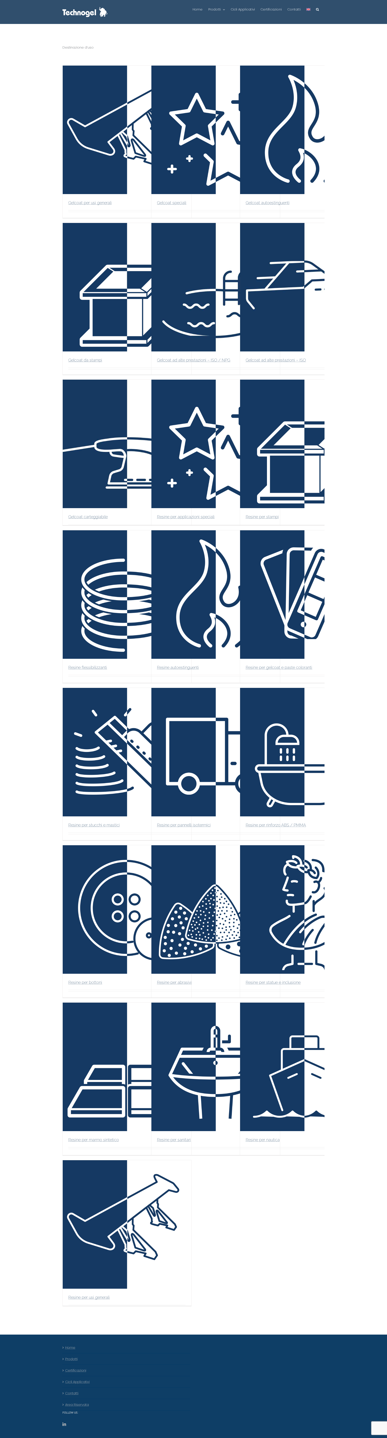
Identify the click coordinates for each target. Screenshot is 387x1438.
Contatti (71, 1393)
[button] (317, 9)
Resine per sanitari (174, 1139)
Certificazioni (75, 1370)
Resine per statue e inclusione (273, 982)
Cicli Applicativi (77, 1381)
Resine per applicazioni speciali (186, 516)
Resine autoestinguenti (178, 667)
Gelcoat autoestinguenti (268, 202)
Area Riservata (77, 1404)
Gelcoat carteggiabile (88, 516)
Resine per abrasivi (174, 982)
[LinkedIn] (64, 1424)
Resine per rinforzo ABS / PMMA (276, 825)
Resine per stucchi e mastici (94, 825)
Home (70, 1347)
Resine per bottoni (85, 982)
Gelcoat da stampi (85, 360)
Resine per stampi (262, 516)
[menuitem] (308, 9)
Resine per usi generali (89, 1297)
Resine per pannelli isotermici (184, 825)
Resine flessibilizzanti (87, 667)
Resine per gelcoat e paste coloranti (279, 667)
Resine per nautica (263, 1139)
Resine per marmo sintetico (93, 1139)
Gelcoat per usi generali (90, 202)
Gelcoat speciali (171, 202)
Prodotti (71, 1359)
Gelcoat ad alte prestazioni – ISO (276, 360)
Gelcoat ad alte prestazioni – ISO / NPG (193, 360)
